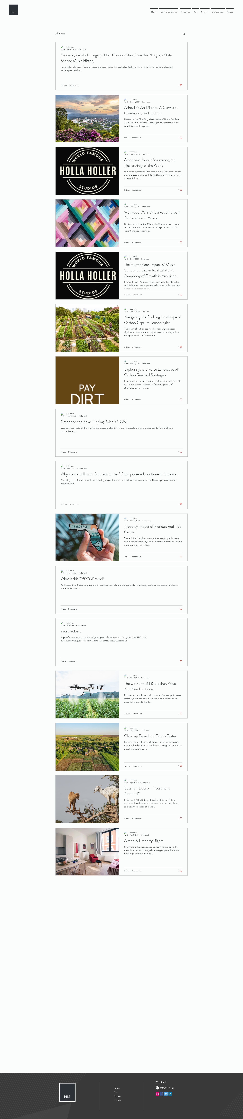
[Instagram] (157, 1094)
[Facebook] (161, 1094)
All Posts (60, 33)
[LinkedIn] (170, 1094)
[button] (184, 34)
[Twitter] (166, 1094)
